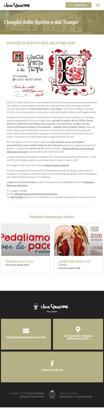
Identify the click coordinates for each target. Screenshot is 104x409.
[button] (98, 5)
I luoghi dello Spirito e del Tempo (74, 262)
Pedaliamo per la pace (19, 261)
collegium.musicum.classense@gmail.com (35, 194)
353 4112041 (17, 197)
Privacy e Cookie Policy (32, 396)
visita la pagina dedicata (56, 165)
